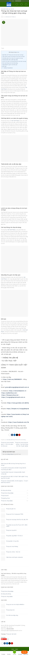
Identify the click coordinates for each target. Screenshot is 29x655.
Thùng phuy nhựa (5, 498)
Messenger (20, 654)
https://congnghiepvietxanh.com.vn (13, 397)
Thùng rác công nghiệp (7, 500)
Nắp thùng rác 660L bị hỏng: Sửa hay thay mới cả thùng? (13, 464)
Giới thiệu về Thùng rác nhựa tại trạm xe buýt (12, 54)
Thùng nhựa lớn (5, 495)
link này (23, 439)
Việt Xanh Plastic (15, 120)
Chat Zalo (9, 654)
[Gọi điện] (14, 652)
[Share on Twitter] (14, 435)
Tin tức (12, 9)
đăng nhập (10, 454)
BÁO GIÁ (24, 652)
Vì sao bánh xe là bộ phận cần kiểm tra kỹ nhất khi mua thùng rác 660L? (13, 468)
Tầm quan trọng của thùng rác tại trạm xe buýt (13, 56)
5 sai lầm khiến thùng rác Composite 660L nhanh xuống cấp (13, 473)
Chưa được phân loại (5, 9)
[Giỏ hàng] (26, 4)
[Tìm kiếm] (17, 4)
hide (18, 52)
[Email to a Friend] (17, 435)
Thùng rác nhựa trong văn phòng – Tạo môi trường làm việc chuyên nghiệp (21, 444)
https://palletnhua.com (9, 393)
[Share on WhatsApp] (9, 435)
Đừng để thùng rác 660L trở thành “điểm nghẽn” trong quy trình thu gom (14, 477)
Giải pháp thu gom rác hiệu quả (9, 64)
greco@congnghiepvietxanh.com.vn (17, 387)
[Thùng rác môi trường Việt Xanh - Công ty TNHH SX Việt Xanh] (9, 4)
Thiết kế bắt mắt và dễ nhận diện (10, 59)
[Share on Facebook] (12, 435)
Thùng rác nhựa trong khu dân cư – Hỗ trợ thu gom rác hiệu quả (7, 444)
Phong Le (14, 16)
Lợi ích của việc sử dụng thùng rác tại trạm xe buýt (14, 61)
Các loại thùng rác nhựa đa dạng (10, 63)
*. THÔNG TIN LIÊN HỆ (7, 68)
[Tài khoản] (21, 4)
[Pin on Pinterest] (19, 435)
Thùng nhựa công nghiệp (7, 493)
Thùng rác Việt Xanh (11, 634)
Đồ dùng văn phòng (6, 490)
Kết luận (4, 66)
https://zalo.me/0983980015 (12, 379)
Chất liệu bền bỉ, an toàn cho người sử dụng (12, 58)
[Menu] (2, 4)
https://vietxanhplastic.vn (17, 391)
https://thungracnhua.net (9, 395)
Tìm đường (3, 654)
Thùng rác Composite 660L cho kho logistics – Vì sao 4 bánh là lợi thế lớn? (14, 481)
